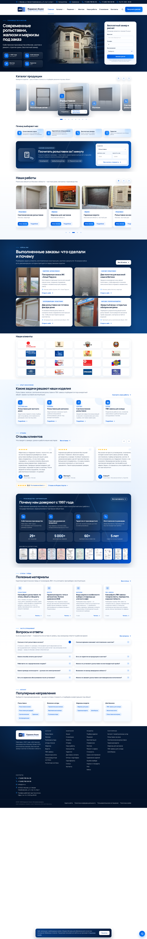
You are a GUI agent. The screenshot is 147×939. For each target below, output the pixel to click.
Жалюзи (48, 737)
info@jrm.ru (22, 784)
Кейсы (89, 769)
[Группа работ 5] (80, 232)
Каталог (59, 9)
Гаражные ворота (83, 710)
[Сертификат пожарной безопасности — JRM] (108, 554)
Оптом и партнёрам (72, 758)
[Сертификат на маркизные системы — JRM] (127, 554)
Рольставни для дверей (26, 710)
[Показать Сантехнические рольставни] (68, 119)
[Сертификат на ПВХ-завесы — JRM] (117, 554)
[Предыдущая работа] (124, 181)
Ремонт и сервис (92, 749)
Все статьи (125, 581)
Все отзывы (64, 440)
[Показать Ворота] (79, 119)
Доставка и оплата (72, 755)
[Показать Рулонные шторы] (72, 119)
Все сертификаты (118, 499)
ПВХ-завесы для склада (114, 707)
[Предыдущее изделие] (124, 78)
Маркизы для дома (83, 707)
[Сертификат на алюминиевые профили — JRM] (98, 554)
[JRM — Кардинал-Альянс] (30, 9)
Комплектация (91, 740)
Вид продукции (111, 48)
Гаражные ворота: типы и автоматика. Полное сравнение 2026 (57, 597)
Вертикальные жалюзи (55, 710)
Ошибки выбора (92, 761)
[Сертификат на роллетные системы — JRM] (80, 554)
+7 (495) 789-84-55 (24, 778)
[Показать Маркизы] (75, 119)
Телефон (109, 41)
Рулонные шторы (53, 714)
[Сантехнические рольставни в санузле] (128, 197)
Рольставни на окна (25, 707)
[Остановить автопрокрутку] (118, 181)
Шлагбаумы (94, 710)
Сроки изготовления (93, 755)
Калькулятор (70, 749)
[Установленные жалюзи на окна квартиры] (95, 197)
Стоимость (90, 752)
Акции (68, 734)
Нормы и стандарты (93, 764)
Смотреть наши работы (120, 395)
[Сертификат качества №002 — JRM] (52, 554)
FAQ (88, 767)
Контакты (114, 9)
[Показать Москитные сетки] (86, 119)
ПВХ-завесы (49, 752)
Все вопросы (124, 636)
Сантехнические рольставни (117, 740)
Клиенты (69, 740)
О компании (103, 9)
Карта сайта (69, 803)
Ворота (47, 749)
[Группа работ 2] (69, 232)
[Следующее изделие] (129, 78)
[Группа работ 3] (73, 232)
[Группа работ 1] (66, 232)
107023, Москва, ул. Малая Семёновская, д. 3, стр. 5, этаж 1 (29, 789)
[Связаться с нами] (142, 934)
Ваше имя (109, 34)
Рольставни (49, 734)
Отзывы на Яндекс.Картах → (58, 485)
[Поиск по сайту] (122, 9)
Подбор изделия (92, 734)
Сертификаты (70, 761)
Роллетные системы (51, 763)
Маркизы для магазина (115, 746)
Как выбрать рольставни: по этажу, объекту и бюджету (29, 596)
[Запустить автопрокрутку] (118, 78)
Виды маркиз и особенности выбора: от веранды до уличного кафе (88, 597)
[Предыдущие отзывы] (124, 441)
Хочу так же (54, 224)
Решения (70, 9)
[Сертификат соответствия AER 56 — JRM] (33, 554)
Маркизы (48, 746)
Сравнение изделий (93, 758)
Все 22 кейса (122, 262)
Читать (37, 615)
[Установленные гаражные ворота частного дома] (31, 197)
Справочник (91, 743)
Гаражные (35, 714)
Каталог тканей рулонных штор (118, 734)
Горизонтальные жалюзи (55, 707)
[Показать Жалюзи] (65, 119)
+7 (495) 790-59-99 (24, 781)
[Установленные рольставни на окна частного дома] (62, 197)
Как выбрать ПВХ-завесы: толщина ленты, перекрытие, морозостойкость (117, 597)
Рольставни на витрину (113, 714)
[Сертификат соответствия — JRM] (42, 554)
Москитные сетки (112, 710)
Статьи (68, 764)
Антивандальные (24, 718)
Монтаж (81, 9)
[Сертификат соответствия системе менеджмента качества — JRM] (70, 554)
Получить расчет (133, 9)
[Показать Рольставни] (61, 119)
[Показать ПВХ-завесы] (82, 119)
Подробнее (64, 112)
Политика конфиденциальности (85, 803)
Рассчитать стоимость (111, 162)
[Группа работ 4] (76, 232)
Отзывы (68, 743)
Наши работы (92, 9)
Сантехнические (24, 714)
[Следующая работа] (129, 181)
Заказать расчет (120, 56)
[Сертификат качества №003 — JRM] (61, 554)
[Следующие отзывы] (129, 441)
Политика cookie (125, 803)
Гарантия (69, 752)
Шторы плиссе (50, 743)
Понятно (104, 933)
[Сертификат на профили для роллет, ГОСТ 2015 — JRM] (23, 554)
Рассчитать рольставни (76, 111)
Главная (51, 9)
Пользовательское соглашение (107, 803)
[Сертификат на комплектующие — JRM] (89, 554)
